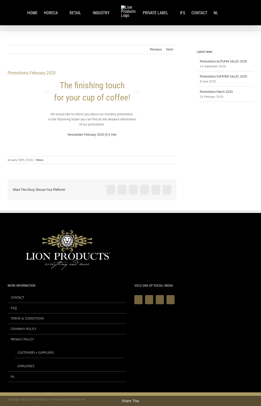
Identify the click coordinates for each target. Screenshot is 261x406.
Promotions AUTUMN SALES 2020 (223, 61)
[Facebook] (138, 299)
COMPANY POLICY (23, 329)
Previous (156, 49)
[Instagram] (160, 299)
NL (13, 376)
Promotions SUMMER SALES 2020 (223, 76)
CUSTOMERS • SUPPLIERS (36, 352)
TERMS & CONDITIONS (27, 318)
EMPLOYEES (26, 366)
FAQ (14, 308)
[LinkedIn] (170, 299)
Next (169, 49)
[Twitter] (149, 299)
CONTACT (17, 297)
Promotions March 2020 (216, 92)
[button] (226, 12)
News (39, 160)
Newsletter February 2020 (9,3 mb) (92, 134)
